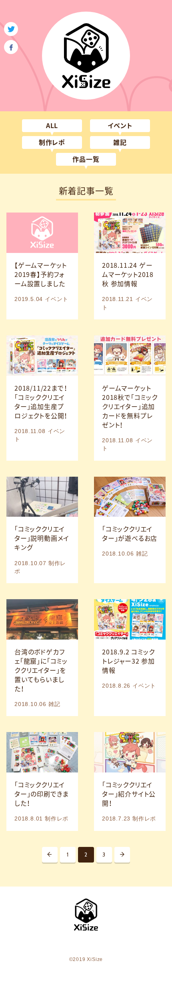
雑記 (120, 142)
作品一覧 (85, 159)
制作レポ (52, 142)
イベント (120, 125)
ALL (52, 125)
